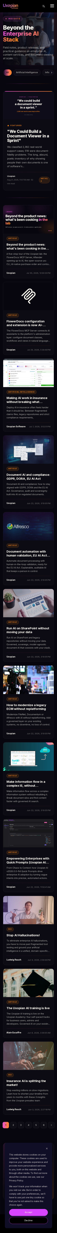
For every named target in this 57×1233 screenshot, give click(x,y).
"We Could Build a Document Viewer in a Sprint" (28, 136)
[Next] (51, 72)
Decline (28, 1220)
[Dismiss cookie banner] (47, 1149)
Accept (28, 1212)
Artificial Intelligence (27, 72)
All (7, 72)
